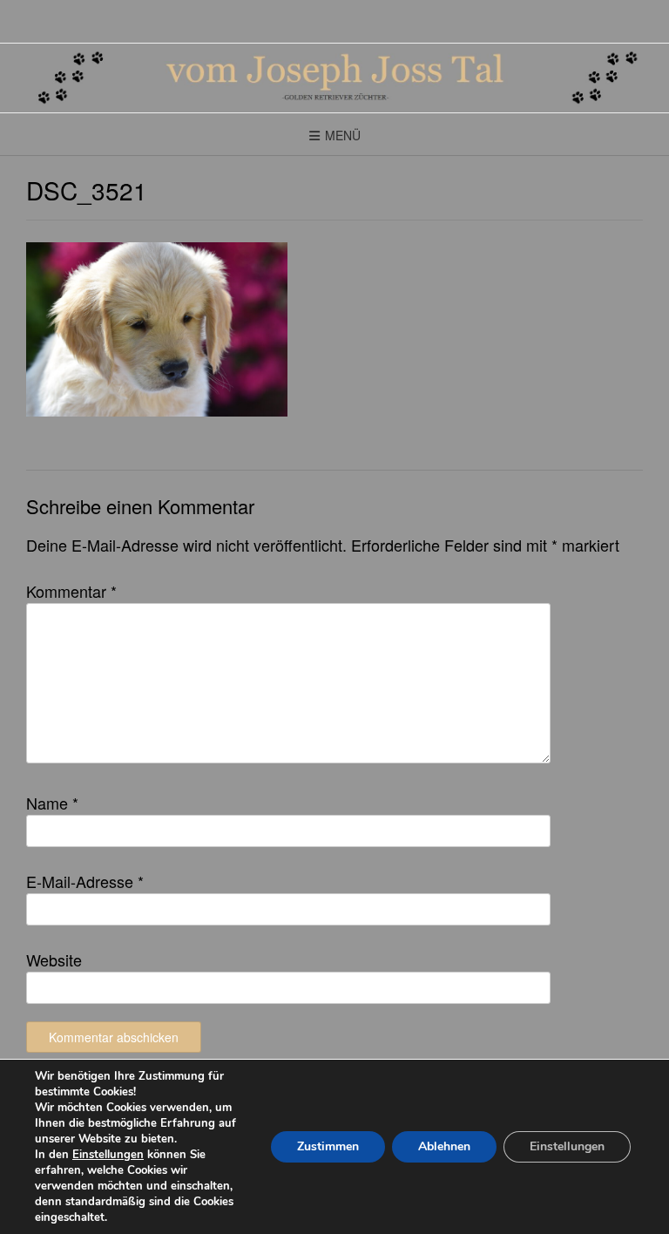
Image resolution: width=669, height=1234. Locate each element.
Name (52, 802)
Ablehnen (444, 1146)
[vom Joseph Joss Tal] (334, 78)
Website (54, 959)
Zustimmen (328, 1146)
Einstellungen (108, 1155)
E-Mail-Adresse (85, 881)
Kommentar (71, 591)
